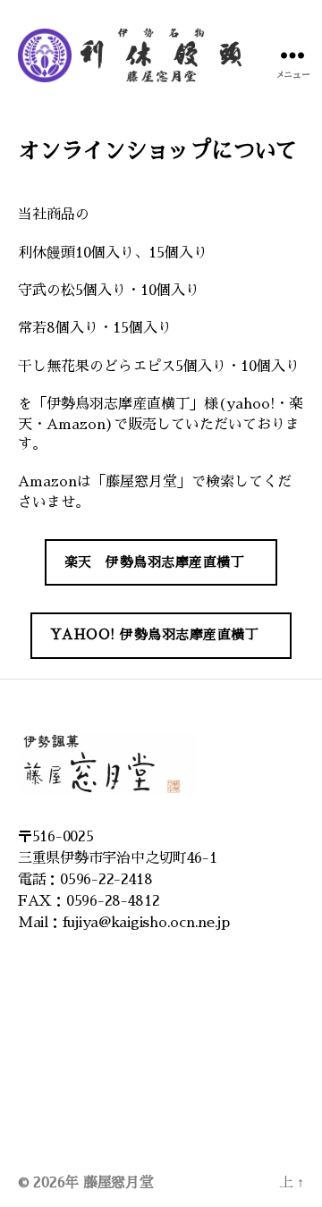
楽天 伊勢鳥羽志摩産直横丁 (154, 562)
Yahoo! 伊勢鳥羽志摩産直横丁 (154, 634)
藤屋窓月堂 (118, 1183)
